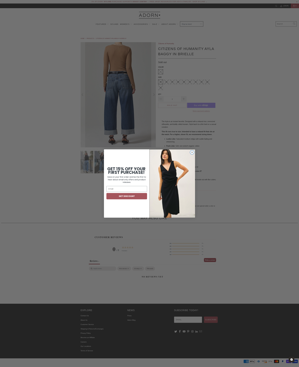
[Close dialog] (192, 152)
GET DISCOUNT (127, 196)
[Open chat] (291, 359)
